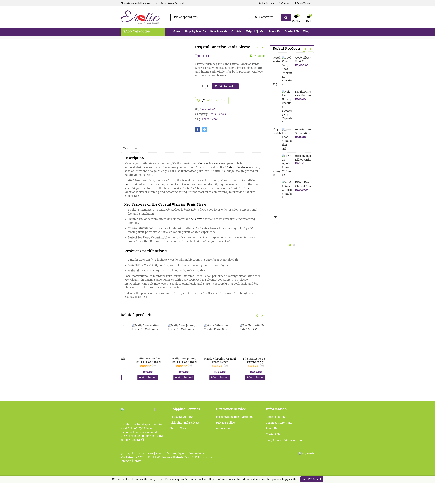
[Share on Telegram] (204, 129)
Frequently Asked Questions (234, 417)
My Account (224, 428)
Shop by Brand (194, 31)
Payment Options (181, 417)
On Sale (236, 31)
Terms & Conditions (279, 422)
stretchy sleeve (238, 167)
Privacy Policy (225, 422)
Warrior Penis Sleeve (206, 163)
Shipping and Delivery (185, 422)
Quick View (140, 359)
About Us (274, 31)
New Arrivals (218, 31)
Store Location (275, 417)
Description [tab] (130, 148)
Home (176, 31)
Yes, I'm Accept (311, 479)
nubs (127, 184)
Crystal (247, 188)
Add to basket (227, 86)
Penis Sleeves (217, 114)
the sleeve (195, 219)
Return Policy (179, 428)
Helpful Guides (255, 31)
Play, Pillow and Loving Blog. (285, 440)
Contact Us (292, 31)
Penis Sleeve (210, 119)
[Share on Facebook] (197, 129)
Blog (306, 31)
